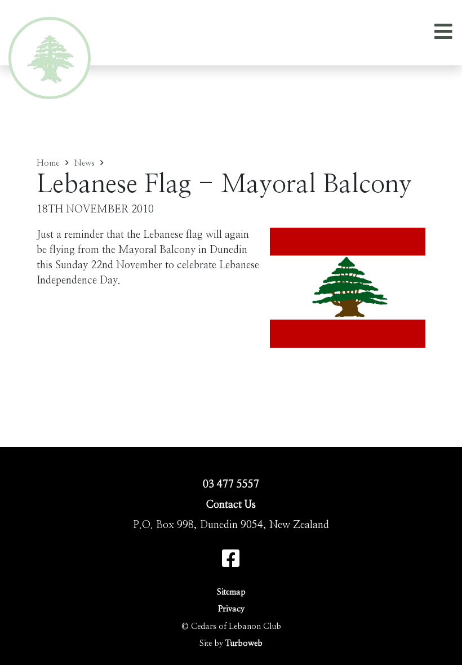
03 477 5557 (231, 485)
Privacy (231, 609)
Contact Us (231, 505)
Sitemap (231, 592)
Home (48, 163)
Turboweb (244, 643)
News (84, 163)
